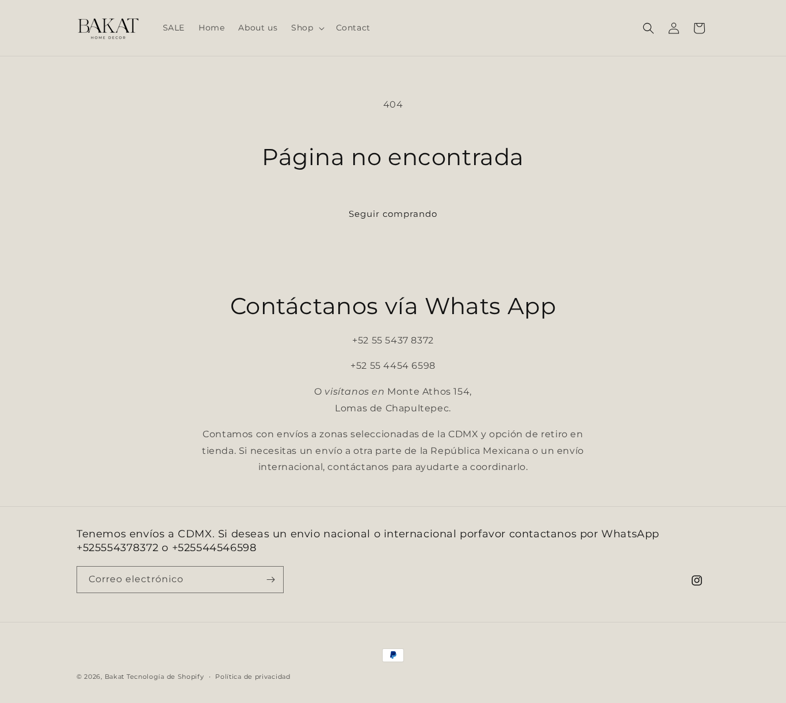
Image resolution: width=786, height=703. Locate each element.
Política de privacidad (252, 676)
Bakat (115, 677)
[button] (306, 28)
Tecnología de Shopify (165, 677)
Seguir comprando (393, 213)
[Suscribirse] (270, 579)
